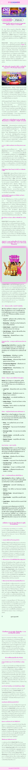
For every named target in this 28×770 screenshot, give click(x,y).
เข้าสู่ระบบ (18, 20)
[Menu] (2, 2)
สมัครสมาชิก (7, 20)
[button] (3, 265)
